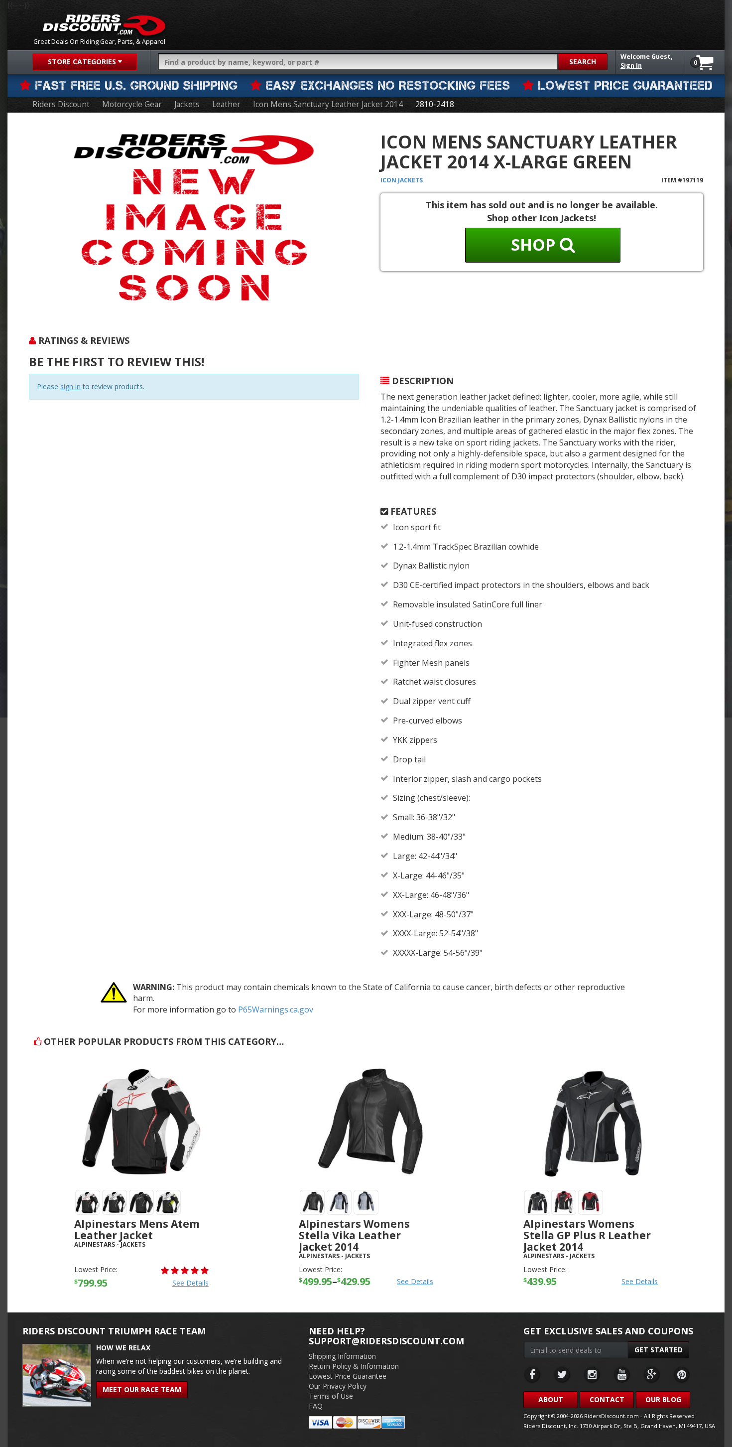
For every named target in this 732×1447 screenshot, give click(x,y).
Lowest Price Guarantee (347, 1376)
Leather (226, 104)
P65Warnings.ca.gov (275, 1009)
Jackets (187, 104)
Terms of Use (331, 1396)
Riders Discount (61, 104)
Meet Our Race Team (142, 1389)
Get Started (658, 1349)
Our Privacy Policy (337, 1386)
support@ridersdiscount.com (386, 1341)
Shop (535, 244)
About (550, 1399)
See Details (190, 1283)
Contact (607, 1399)
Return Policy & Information (354, 1366)
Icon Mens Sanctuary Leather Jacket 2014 (328, 104)
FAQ (316, 1406)
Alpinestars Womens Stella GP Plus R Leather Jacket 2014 (587, 1235)
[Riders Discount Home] (104, 24)
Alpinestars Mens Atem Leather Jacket (137, 1229)
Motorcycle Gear (132, 104)
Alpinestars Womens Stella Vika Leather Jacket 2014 (354, 1235)
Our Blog (663, 1399)
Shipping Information (342, 1356)
